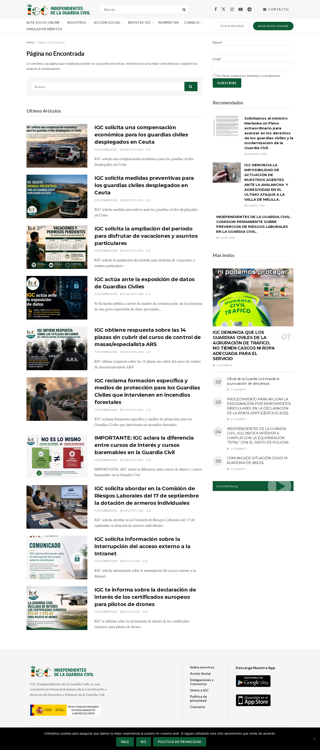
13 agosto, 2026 (132, 409)
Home (30, 42)
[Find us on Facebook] (215, 9)
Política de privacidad (198, 698)
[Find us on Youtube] (240, 9)
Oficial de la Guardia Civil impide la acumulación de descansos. (253, 381)
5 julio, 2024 (226, 237)
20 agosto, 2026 (132, 149)
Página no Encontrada (51, 42)
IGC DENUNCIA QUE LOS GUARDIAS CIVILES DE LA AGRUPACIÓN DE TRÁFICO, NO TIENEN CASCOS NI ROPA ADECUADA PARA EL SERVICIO (244, 346)
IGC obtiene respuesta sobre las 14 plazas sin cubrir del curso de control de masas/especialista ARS (147, 337)
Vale (125, 742)
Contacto (278, 9)
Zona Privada (232, 26)
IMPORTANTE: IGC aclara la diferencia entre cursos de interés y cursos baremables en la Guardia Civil (143, 445)
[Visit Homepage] (58, 9)
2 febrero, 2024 (256, 153)
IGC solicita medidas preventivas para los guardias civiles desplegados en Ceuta (144, 185)
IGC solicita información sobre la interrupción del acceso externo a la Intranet (142, 546)
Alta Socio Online (43, 22)
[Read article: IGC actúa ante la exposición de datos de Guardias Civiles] (56, 298)
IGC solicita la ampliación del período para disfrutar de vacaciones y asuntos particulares (145, 236)
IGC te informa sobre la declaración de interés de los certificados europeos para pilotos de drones (145, 597)
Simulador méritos (44, 29)
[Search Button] (185, 9)
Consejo (192, 22)
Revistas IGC (139, 22)
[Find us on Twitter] (223, 9)
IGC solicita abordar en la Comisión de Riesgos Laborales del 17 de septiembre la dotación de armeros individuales (146, 495)
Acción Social (107, 22)
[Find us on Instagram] (232, 9)
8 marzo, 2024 (255, 205)
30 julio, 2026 (131, 560)
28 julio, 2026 (131, 611)
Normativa (169, 22)
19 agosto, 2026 (132, 250)
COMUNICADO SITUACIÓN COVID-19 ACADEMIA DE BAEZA (257, 460)
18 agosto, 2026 (132, 351)
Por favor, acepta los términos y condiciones (248, 76)
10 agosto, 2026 (132, 459)
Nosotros (76, 22)
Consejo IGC (109, 149)
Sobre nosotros (202, 667)
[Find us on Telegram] (249, 9)
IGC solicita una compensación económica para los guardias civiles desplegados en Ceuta (141, 134)
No (143, 742)
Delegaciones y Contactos (201, 682)
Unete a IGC (199, 690)
